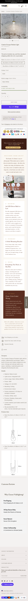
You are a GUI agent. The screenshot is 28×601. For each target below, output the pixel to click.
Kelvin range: (8, 78)
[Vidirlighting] (4, 5)
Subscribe (24, 575)
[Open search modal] (19, 5)
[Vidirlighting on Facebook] (2, 581)
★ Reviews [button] (26, 302)
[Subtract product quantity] (2, 96)
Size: (13, 59)
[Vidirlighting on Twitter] (10, 581)
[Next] (25, 1)
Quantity (3, 93)
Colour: (4, 70)
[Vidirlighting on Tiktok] (7, 581)
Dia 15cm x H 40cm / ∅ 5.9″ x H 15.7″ (13, 62)
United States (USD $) (8, 590)
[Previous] (2, 1)
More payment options (14, 112)
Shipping (7, 124)
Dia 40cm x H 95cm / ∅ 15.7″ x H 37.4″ (13, 66)
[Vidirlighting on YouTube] (12, 581)
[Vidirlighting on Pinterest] (5, 581)
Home (2, 11)
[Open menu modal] (25, 5)
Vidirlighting (12, 593)
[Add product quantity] (7, 96)
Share (5, 349)
